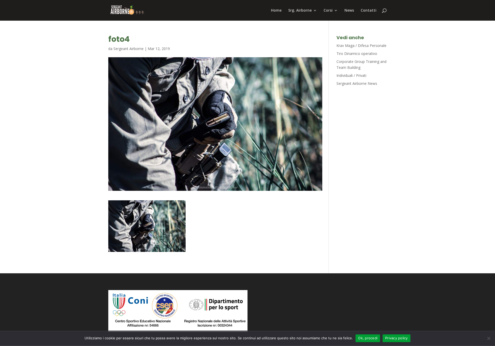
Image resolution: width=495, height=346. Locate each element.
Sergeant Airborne (128, 48)
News (349, 11)
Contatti (368, 11)
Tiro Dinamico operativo (356, 53)
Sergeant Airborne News (356, 83)
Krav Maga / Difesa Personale (361, 45)
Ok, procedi (367, 338)
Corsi (328, 11)
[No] (488, 338)
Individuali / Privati (351, 75)
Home (276, 11)
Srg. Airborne (300, 11)
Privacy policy (396, 338)
